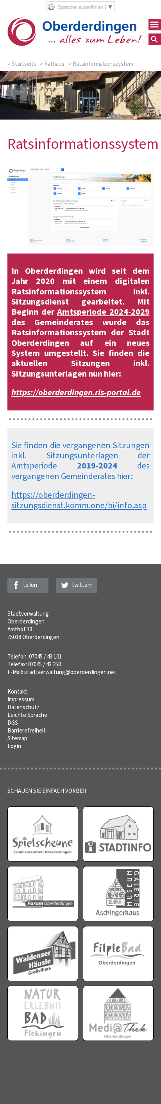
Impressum (20, 699)
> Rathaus (52, 64)
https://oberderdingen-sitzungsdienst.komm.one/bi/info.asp (79, 500)
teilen (30, 585)
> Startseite (22, 64)
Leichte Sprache (27, 715)
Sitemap (17, 738)
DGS (12, 723)
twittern (82, 585)
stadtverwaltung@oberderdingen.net (70, 672)
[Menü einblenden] (154, 24)
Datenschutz (23, 707)
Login (14, 746)
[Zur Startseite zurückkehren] (74, 21)
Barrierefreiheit (26, 730)
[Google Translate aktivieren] (81, 10)
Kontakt (17, 692)
